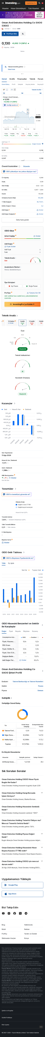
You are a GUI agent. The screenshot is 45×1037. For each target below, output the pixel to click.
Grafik (12, 79)
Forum (40, 79)
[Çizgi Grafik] (7, 89)
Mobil (4, 929)
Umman (40, 690)
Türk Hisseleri (33, 8)
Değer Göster (36, 144)
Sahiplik (20, 84)
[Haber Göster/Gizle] (15, 89)
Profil (13, 84)
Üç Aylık (11, 563)
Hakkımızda (28, 925)
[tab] (12, 322)
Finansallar (22, 79)
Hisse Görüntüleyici (18, 8)
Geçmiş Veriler (30, 84)
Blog (3, 925)
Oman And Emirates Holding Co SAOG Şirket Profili (18, 671)
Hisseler (5, 8)
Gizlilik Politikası (7, 1017)
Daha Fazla (11, 69)
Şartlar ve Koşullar (7, 1010)
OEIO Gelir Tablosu (12, 552)
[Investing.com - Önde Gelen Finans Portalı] (12, 3)
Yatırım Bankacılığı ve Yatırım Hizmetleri (28, 681)
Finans (40, 686)
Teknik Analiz (9, 315)
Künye (26, 938)
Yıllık (3, 563)
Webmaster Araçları (9, 938)
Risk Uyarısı (5, 1025)
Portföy (4, 934)
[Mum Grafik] (4, 89)
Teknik (32, 79)
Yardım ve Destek (30, 934)
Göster (24, 660)
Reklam (26, 929)
